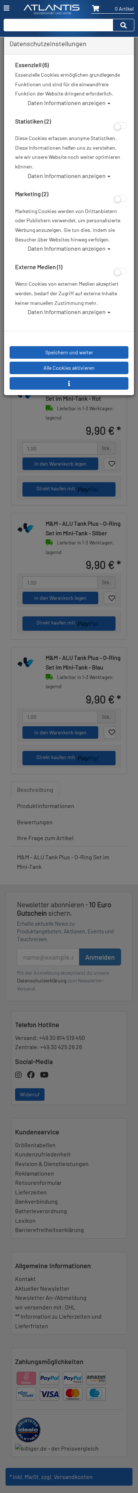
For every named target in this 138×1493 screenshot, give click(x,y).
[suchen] (124, 25)
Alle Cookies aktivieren (69, 368)
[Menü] (6, 8)
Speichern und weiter (69, 352)
